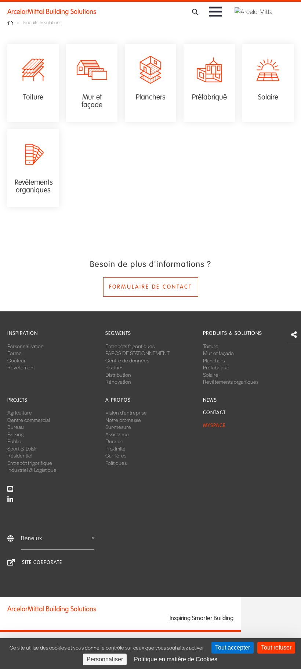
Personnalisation (25, 346)
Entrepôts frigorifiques (130, 346)
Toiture (210, 346)
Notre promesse (123, 419)
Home (10, 22)
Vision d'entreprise (126, 412)
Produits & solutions (232, 333)
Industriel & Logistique (32, 469)
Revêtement (21, 367)
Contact (214, 412)
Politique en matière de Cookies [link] (175, 659)
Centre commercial (28, 419)
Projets (17, 400)
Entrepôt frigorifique (29, 462)
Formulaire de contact (150, 286)
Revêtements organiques (230, 381)
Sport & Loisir (22, 448)
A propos (118, 400)
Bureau (15, 426)
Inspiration (22, 333)
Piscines (114, 367)
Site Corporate (42, 562)
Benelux (31, 538)
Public (14, 441)
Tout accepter (232, 647)
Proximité (115, 448)
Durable (114, 441)
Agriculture (19, 412)
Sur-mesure (118, 426)
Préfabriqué (216, 367)
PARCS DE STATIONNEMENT (137, 353)
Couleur (16, 360)
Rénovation (118, 381)
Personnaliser (105, 659)
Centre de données (127, 360)
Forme (14, 353)
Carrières (115, 455)
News (210, 400)
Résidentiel (19, 455)
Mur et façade (218, 353)
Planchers (214, 360)
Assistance (117, 434)
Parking (15, 434)
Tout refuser (276, 647)
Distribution (118, 374)
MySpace (214, 425)
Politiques (116, 462)
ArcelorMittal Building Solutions (51, 12)
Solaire (210, 374)
